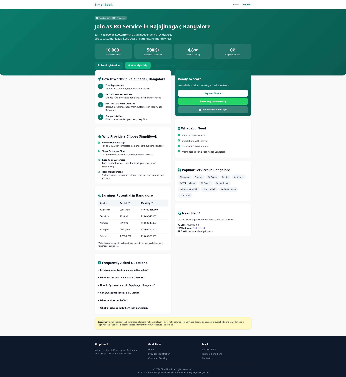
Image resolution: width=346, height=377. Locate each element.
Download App (166, 65)
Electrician (184, 177)
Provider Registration (159, 353)
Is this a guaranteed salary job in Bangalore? (124, 270)
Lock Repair (185, 195)
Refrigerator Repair (189, 189)
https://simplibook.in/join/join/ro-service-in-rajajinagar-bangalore (178, 372)
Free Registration (110, 65)
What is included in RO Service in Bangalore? (124, 307)
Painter (225, 177)
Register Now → (213, 93)
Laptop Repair (209, 189)
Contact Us (207, 358)
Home (236, 4)
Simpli (104, 4)
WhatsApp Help (138, 65)
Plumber (199, 177)
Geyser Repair (222, 183)
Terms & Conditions (212, 353)
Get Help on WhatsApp (214, 101)
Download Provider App (214, 109)
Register (246, 4)
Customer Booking (157, 358)
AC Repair (212, 177)
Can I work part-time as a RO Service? (120, 292)
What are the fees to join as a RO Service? (122, 277)
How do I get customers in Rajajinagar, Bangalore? (127, 285)
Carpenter (238, 177)
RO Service (206, 183)
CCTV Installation (187, 183)
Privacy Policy (209, 349)
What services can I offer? (114, 300)
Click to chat (199, 228)
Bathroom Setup (228, 189)
